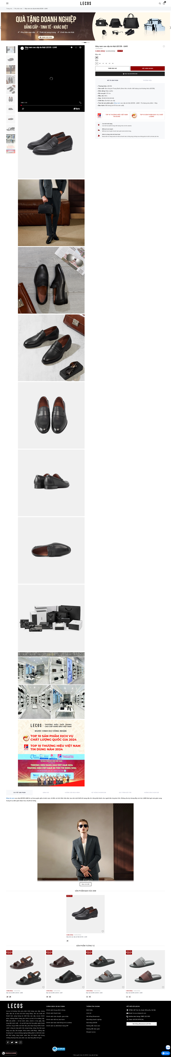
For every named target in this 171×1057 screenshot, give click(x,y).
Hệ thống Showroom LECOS (142, 1024)
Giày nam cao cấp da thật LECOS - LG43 (76, 937)
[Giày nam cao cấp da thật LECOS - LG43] (85, 914)
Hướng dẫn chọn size (93, 1026)
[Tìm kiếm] (160, 3)
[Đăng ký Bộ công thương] (58, 1049)
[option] (85, 26)
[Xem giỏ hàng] (164, 3)
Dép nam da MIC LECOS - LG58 (14, 992)
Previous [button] (1, 968)
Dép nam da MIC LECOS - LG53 (94, 992)
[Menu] (7, 3)
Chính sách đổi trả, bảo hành (55, 1019)
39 (96, 63)
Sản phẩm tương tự (85, 946)
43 (109, 63)
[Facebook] (7, 1042)
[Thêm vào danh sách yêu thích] (164, 46)
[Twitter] (12, 1042)
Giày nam (117, 103)
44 (112, 63)
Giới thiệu (89, 1010)
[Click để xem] (51, 145)
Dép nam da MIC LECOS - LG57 (54, 992)
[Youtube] (16, 1042)
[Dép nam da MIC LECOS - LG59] (145, 969)
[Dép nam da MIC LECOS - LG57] (65, 969)
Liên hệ (88, 1013)
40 (100, 63)
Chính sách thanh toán (53, 1013)
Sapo (97, 1055)
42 (106, 63)
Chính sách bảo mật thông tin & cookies (59, 1023)
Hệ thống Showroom (93, 1016)
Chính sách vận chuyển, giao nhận (57, 1016)
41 (103, 63)
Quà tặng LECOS (91, 1023)
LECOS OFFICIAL (138, 1019)
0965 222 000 (145, 1016)
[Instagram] (20, 1042)
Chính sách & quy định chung (55, 1010)
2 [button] (84, 42)
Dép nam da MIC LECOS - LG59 (134, 992)
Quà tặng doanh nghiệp (94, 1019)
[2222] (85, 26)
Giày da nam (10, 798)
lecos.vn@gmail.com (139, 1013)
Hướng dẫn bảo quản (93, 1029)
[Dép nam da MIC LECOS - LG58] (25, 969)
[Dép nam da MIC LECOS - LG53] (105, 969)
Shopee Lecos (90, 1032)
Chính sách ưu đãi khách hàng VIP (57, 1026)
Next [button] (169, 968)
